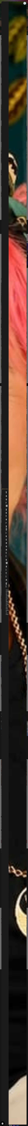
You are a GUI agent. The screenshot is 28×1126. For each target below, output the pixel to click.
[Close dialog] (24, 3)
